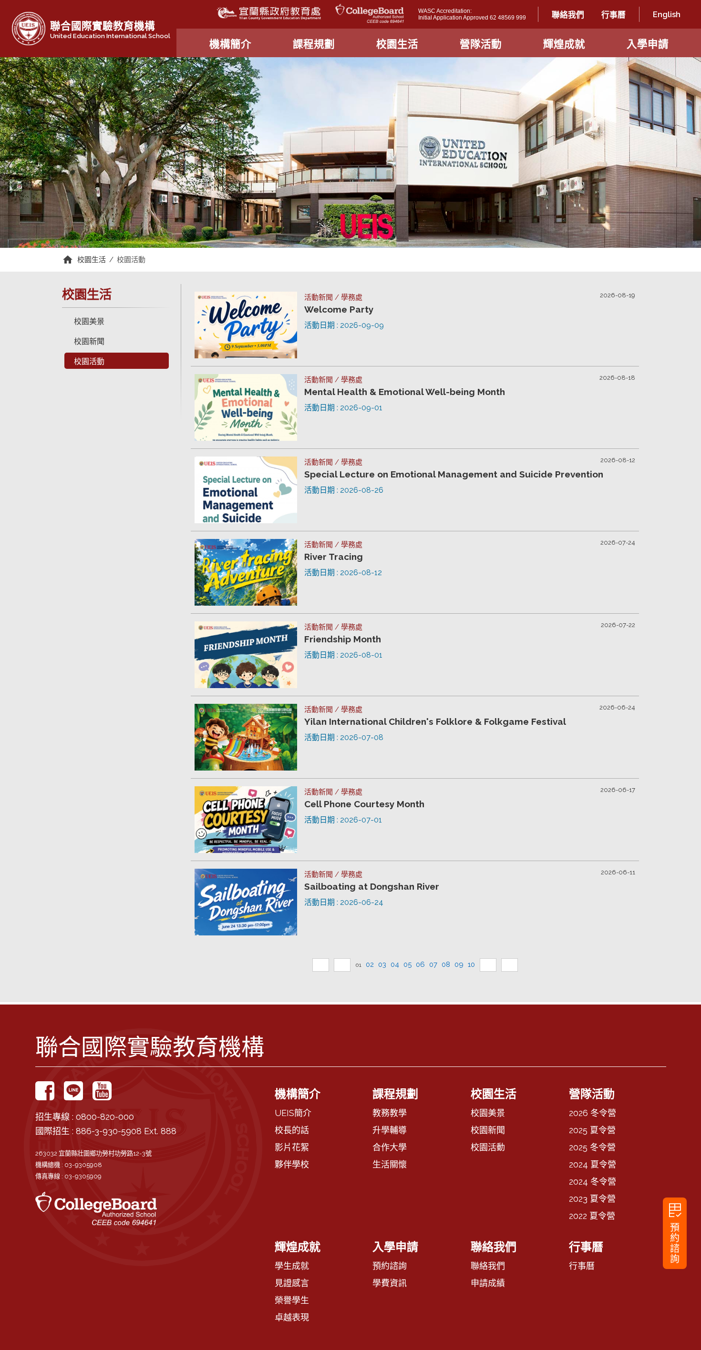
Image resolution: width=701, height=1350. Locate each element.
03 (382, 964)
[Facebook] (44, 1090)
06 (420, 964)
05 (407, 964)
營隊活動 (481, 44)
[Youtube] (102, 1090)
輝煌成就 (564, 44)
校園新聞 (89, 341)
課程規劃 (314, 44)
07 (433, 964)
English (666, 14)
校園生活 (397, 44)
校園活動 (131, 259)
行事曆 (613, 15)
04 (395, 964)
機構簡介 (230, 44)
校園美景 (89, 321)
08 (446, 964)
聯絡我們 (568, 15)
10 (471, 964)
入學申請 (648, 44)
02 (370, 964)
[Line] (73, 1090)
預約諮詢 (675, 1231)
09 (459, 964)
